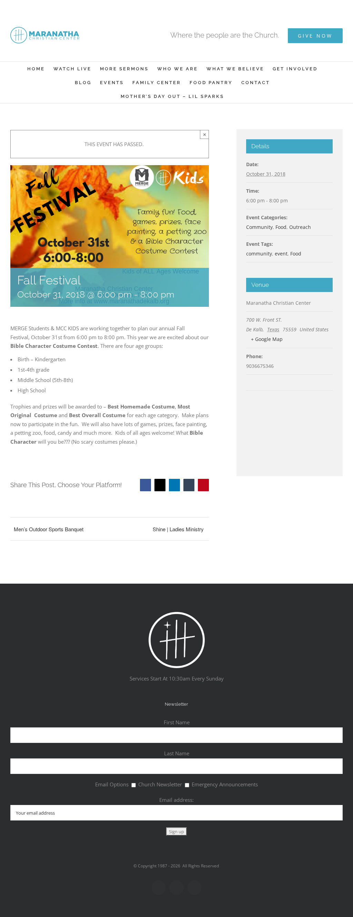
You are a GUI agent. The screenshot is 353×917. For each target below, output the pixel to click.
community (259, 253)
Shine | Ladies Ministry (178, 529)
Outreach (300, 227)
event (281, 253)
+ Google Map (267, 339)
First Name (177, 722)
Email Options (112, 784)
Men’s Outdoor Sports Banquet (48, 529)
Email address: (176, 799)
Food (280, 227)
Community (259, 227)
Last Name (176, 753)
